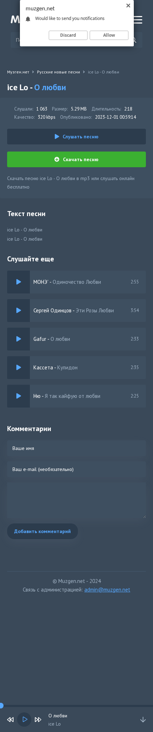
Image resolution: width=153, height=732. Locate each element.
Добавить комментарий (42, 531)
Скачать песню (81, 159)
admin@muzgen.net (107, 589)
